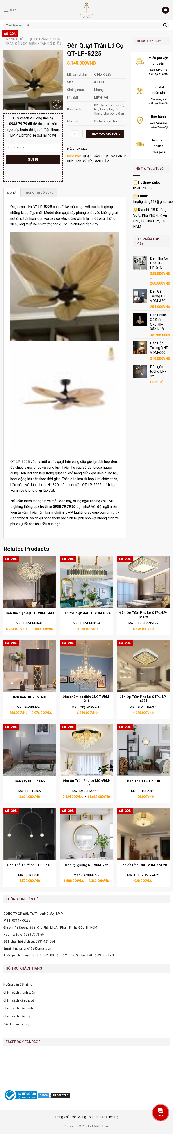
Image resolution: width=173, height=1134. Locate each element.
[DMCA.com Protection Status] (54, 1095)
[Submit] (165, 25)
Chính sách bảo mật (17, 1016)
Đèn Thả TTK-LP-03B (143, 781)
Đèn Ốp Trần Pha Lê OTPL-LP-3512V (143, 615)
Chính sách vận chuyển (19, 1000)
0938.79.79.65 (144, 188)
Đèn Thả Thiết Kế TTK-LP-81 (29, 865)
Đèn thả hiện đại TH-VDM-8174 (86, 613)
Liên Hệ (113, 1117)
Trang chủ (13, 39)
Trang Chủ (62, 1117)
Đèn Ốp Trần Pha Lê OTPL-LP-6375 (143, 699)
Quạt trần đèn (21, 207)
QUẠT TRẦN (38, 39)
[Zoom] (57, 104)
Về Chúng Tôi (81, 1117)
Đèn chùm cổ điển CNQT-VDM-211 (86, 699)
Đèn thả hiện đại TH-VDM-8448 (30, 613)
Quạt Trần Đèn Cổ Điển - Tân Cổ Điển (33, 41)
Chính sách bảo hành (18, 1008)
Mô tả (11, 192)
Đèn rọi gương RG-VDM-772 (86, 865)
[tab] (11, 192)
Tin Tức (99, 1117)
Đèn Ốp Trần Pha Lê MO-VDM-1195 (86, 783)
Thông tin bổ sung (39, 192)
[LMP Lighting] (86, 10)
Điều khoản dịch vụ (16, 1024)
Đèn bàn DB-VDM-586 (29, 697)
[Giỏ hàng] (165, 10)
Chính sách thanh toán (19, 992)
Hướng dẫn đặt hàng (17, 984)
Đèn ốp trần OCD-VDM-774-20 (143, 865)
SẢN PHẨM (101, 161)
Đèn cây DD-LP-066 (30, 781)
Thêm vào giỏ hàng (105, 133)
